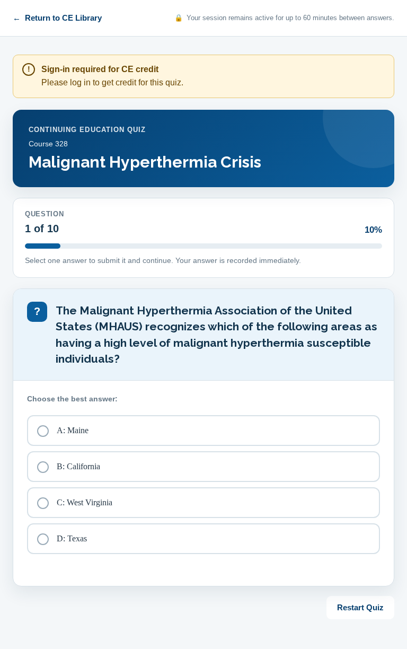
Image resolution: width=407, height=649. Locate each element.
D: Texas (72, 538)
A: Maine (73, 430)
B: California (78, 466)
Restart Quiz (360, 607)
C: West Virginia (84, 502)
